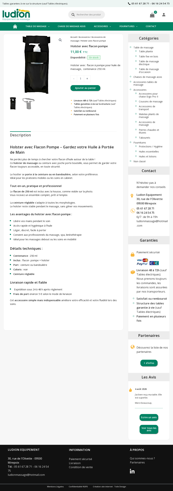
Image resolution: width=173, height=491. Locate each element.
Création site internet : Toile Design (109, 486)
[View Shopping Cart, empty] (152, 14)
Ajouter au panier (85, 88)
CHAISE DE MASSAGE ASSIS (71, 26)
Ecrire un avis (149, 417)
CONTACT (151, 26)
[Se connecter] (163, 14)
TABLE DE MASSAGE (36, 26)
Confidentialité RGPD (78, 486)
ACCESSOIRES (101, 26)
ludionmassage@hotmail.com (26, 475)
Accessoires (84, 37)
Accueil (73, 37)
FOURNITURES (126, 26)
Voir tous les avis (149, 429)
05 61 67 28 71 (145, 208)
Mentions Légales (55, 486)
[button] (48, 26)
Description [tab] (20, 134)
